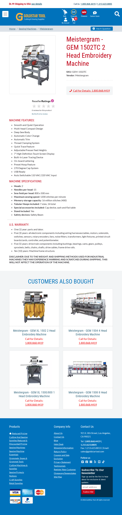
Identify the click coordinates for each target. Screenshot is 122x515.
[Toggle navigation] (5, 14)
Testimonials (59, 466)
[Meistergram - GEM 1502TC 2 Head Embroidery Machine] (32, 64)
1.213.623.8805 (104, 4)
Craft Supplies (15, 479)
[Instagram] (91, 461)
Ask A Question (103, 28)
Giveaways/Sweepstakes (65, 473)
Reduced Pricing (19, 433)
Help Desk (58, 444)
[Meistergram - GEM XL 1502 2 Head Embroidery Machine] (34, 307)
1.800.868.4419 (88, 4)
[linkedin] (95, 461)
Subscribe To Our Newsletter (93, 471)
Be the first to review (40, 114)
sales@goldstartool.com (92, 451)
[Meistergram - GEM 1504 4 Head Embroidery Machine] (88, 307)
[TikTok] (103, 461)
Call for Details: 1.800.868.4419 (91, 90)
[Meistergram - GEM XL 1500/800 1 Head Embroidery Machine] (34, 368)
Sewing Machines (17, 447)
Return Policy (60, 451)
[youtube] (99, 461)
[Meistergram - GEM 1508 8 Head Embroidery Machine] (87, 368)
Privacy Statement (62, 462)
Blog (56, 440)
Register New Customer (65, 469)
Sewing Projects (16, 472)
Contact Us (59, 437)
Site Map (58, 477)
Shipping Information (63, 448)
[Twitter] (83, 461)
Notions (13, 476)
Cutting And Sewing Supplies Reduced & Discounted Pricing (18, 440)
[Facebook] (87, 461)
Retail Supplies (16, 483)
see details (36, 4)
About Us (58, 433)
